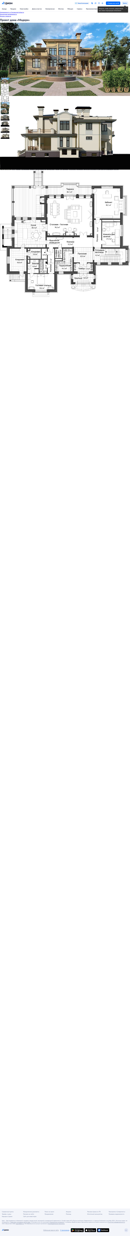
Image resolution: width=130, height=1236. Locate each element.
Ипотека (61, 9)
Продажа (13, 9)
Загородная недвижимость (8, 14)
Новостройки (24, 9)
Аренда (4, 9)
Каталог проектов (5, 16)
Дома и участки (37, 9)
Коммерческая (50, 9)
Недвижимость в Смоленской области (12, 12)
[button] (3, 80)
